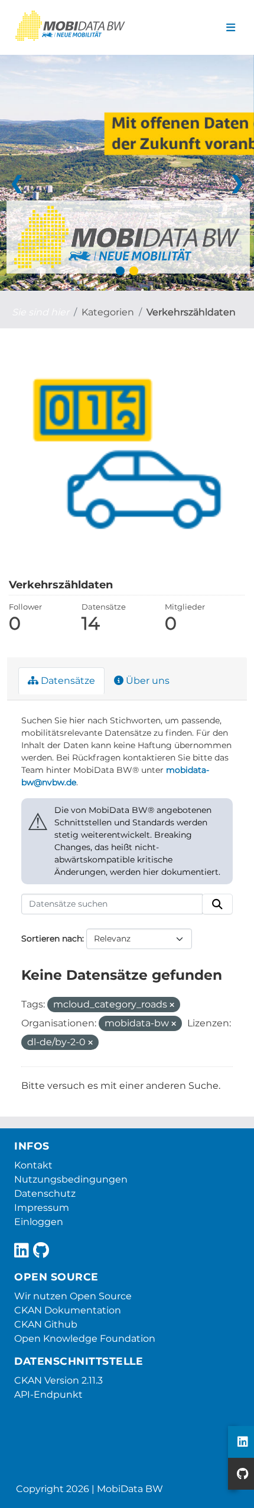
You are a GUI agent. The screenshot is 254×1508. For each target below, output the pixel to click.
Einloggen (38, 1221)
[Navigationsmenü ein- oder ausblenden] (230, 27)
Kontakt (33, 1165)
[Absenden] (217, 904)
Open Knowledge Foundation (84, 1338)
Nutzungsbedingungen (71, 1179)
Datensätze (66, 680)
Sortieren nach (51, 938)
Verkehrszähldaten (191, 312)
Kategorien (108, 312)
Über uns (146, 680)
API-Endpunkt (48, 1394)
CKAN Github (45, 1324)
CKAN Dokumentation (67, 1310)
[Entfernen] (172, 1005)
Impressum (41, 1207)
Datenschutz (45, 1193)
